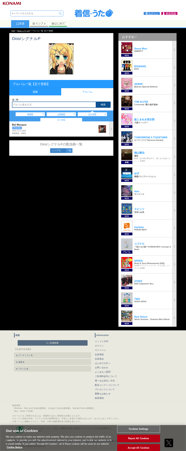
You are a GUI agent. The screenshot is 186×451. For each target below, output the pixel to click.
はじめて (59, 23)
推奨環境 (99, 398)
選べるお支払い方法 (105, 380)
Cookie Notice (14, 447)
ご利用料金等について (106, 376)
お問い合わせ (101, 367)
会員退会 (99, 359)
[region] (93, 438)
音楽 (22, 23)
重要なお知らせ (102, 393)
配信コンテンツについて (107, 385)
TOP (13, 31)
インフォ (40, 23)
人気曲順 (61, 114)
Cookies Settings (138, 429)
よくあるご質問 (102, 372)
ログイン (99, 346)
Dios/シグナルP (23, 31)
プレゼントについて (105, 389)
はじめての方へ (102, 363)
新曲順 (30, 114)
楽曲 (35, 91)
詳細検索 (54, 343)
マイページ (100, 350)
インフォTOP (101, 341)
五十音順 (92, 114)
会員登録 (99, 354)
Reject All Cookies (138, 438)
